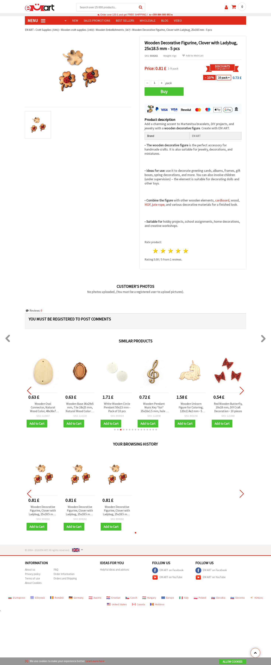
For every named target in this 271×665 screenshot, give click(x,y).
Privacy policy (32, 574)
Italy (186, 597)
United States (119, 604)
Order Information (64, 574)
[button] (115, 429)
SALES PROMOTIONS (97, 20)
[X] (26, 661)
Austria (97, 597)
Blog (164, 20)
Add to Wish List (194, 55)
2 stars (163, 251)
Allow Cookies (232, 661)
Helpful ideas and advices (114, 569)
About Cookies (33, 583)
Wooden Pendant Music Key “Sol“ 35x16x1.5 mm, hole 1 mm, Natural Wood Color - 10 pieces (154, 407)
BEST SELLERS (125, 20)
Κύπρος (259, 597)
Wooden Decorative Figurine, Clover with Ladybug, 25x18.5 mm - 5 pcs (43, 511)
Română (59, 597)
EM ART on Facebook (171, 570)
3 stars (171, 251)
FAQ (56, 569)
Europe (170, 597)
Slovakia (220, 597)
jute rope (158, 204)
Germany (79, 597)
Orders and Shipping (65, 578)
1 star (155, 251)
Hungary (151, 597)
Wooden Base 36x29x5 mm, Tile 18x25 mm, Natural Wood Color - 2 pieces (80, 407)
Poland (202, 597)
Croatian (115, 597)
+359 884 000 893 (161, 14)
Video (178, 20)
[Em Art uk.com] (39, 7)
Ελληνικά (40, 597)
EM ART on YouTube (170, 577)
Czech (133, 597)
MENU (33, 20)
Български (19, 597)
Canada (141, 604)
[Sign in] (226, 7)
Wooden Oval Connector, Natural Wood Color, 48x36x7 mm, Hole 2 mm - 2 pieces (43, 407)
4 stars (178, 251)
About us (30, 569)
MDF (148, 204)
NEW (75, 20)
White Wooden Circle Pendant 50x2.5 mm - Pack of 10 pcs (117, 407)
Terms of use (32, 578)
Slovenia (240, 597)
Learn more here (95, 661)
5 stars (186, 251)
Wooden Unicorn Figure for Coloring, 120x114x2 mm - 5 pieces (191, 407)
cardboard (222, 200)
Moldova (159, 604)
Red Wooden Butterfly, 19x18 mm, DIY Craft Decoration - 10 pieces (228, 407)
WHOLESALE (148, 20)
